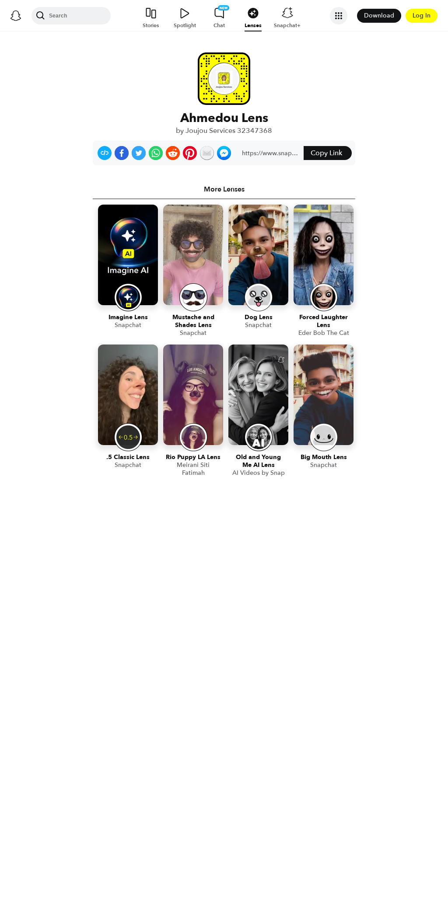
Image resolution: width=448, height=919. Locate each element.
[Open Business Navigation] (338, 15)
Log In (421, 15)
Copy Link (326, 153)
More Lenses (224, 189)
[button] (105, 153)
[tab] (224, 189)
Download (379, 15)
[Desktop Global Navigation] (16, 15)
